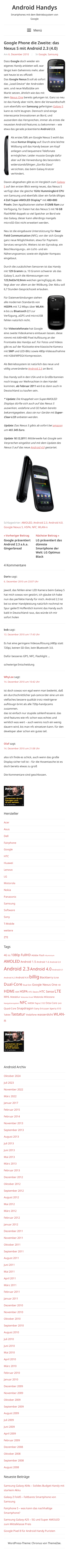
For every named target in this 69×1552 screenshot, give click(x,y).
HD (59, 985)
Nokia (7, 890)
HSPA (27, 527)
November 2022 (13, 1089)
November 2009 (13, 1393)
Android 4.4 (22, 977)
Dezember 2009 (13, 1386)
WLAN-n (43, 527)
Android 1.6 (43, 961)
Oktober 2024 (12, 1076)
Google (43, 54)
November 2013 (13, 1123)
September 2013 (14, 1130)
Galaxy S (58, 106)
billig (34, 977)
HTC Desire (33, 991)
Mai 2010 (9, 1352)
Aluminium (49, 955)
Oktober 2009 (12, 1400)
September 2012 (14, 1190)
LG (5, 876)
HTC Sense (46, 991)
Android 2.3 (35, 368)
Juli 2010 (9, 1339)
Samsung (53, 54)
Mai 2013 (9, 1157)
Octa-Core (51, 1003)
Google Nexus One (44, 984)
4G (5, 955)
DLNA (56, 977)
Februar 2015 (12, 1109)
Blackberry (46, 977)
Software (9, 910)
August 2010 (11, 1332)
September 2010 (14, 1325)
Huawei (8, 863)
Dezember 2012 (13, 1177)
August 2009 (11, 1413)
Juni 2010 (9, 1346)
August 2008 (11, 1467)
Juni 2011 (9, 1265)
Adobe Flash (38, 955)
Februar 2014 (12, 1116)
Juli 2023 (9, 1082)
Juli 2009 (9, 1420)
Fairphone (10, 843)
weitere (8, 930)
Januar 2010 (11, 1379)
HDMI (9, 991)
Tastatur (18, 1014)
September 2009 (14, 1406)
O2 (43, 1003)
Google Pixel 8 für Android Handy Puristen (29, 1531)
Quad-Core (10, 1008)
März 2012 (10, 1211)
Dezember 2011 (13, 1231)
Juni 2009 (9, 1426)
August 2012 (11, 1197)
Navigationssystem (11, 1003)
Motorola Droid (27, 997)
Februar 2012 (12, 1217)
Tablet (7, 1014)
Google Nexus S (13, 527)
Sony (7, 917)
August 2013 (11, 1136)
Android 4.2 (9, 977)
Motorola (9, 883)
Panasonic (10, 896)
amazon (57, 425)
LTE (58, 991)
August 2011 (11, 1258)
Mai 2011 (9, 1271)
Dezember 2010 (13, 1305)
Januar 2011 (11, 1298)
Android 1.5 (28, 962)
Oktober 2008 (12, 1453)
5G (9, 955)
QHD (60, 1003)
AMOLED (27, 522)
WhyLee (9, 677)
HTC (6, 856)
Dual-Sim (27, 985)
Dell (6, 836)
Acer (6, 822)
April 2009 (10, 1433)
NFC (34, 527)
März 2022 (10, 1096)
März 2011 (10, 1285)
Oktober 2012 (12, 1184)
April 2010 (10, 1359)
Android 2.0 (55, 962)
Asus (7, 829)
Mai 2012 (9, 1204)
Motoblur (15, 996)
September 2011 (14, 1251)
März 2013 (10, 1163)
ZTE (6, 937)
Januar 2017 (11, 1103)
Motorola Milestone (44, 996)
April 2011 (10, 1278)
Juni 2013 (9, 1150)
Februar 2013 (12, 1170)
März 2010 (10, 1366)
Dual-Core (13, 984)
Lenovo (8, 869)
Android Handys (34, 7)
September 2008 (14, 1460)
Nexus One (16, 97)
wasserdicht (45, 1014)
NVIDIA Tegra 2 (35, 1003)
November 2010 (13, 1312)
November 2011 (13, 1238)
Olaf (6, 743)
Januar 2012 (11, 1224)
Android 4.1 (57, 969)
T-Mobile (9, 923)
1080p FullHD (21, 955)
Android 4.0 (37, 447)
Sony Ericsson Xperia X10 (47, 1008)
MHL (7, 997)
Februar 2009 (12, 1440)
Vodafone (31, 1014)
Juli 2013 (9, 1143)
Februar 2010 (12, 1373)
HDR (17, 991)
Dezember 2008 (13, 1447)
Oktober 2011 (12, 1244)
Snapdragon (25, 1008)
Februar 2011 (12, 1292)
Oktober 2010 (12, 1318)
